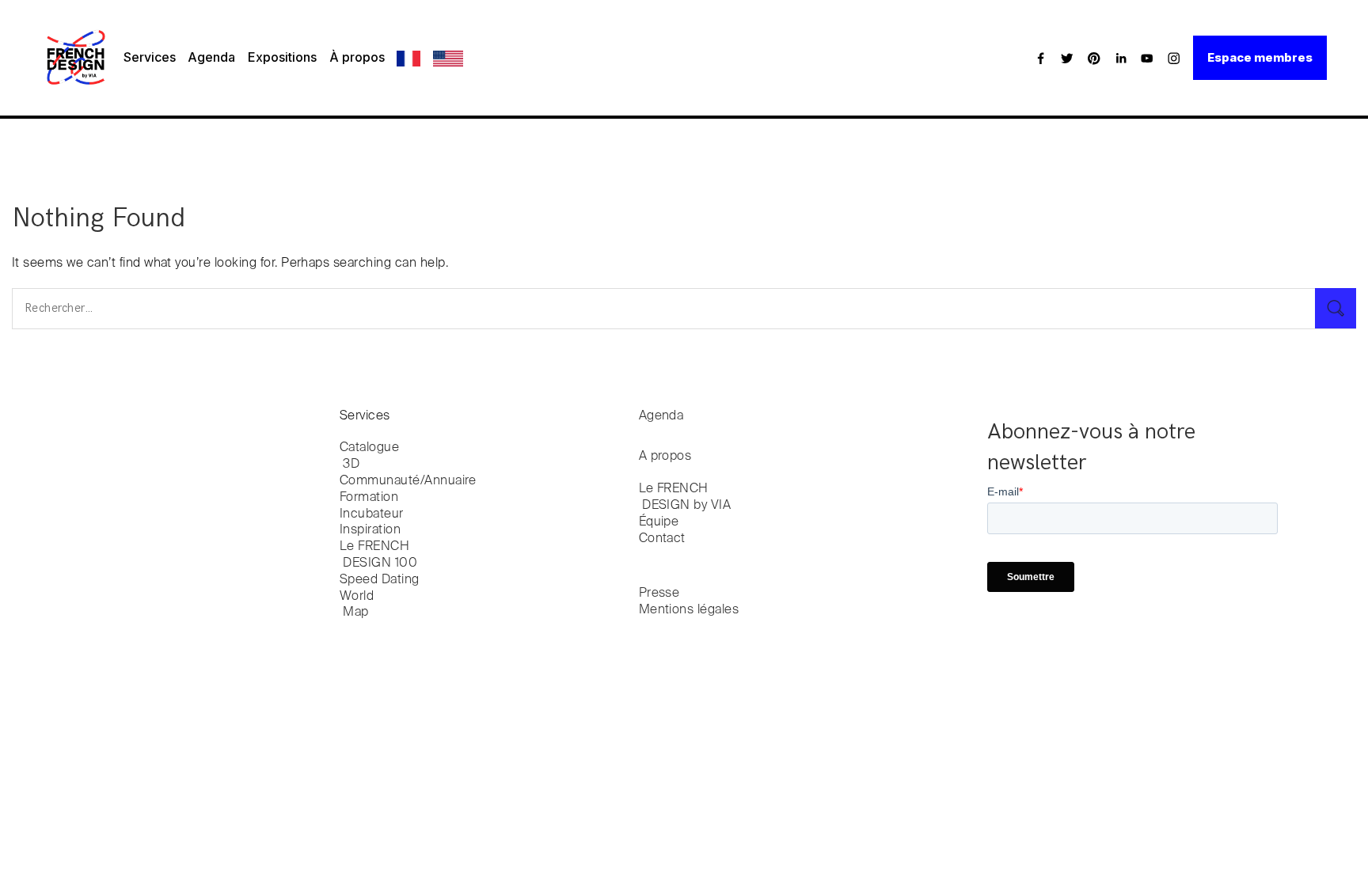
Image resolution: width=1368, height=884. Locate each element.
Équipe (659, 522)
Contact (662, 539)
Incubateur (372, 514)
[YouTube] (1147, 58)
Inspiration (370, 530)
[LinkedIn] (1121, 58)
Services (150, 57)
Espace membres (1260, 57)
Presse (659, 593)
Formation (369, 497)
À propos (357, 57)
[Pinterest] (1094, 58)
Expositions (282, 57)
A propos (665, 456)
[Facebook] (1041, 58)
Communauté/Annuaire (408, 481)
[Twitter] (1067, 58)
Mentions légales (689, 610)
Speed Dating (380, 580)
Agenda (211, 57)
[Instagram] (1174, 58)
